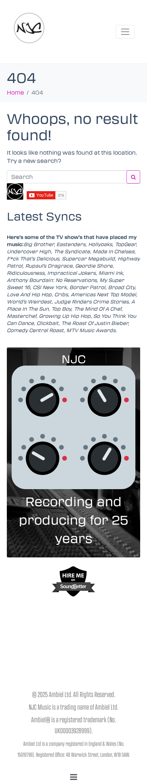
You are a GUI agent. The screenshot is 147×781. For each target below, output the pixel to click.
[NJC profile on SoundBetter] (73, 581)
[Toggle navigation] (125, 32)
